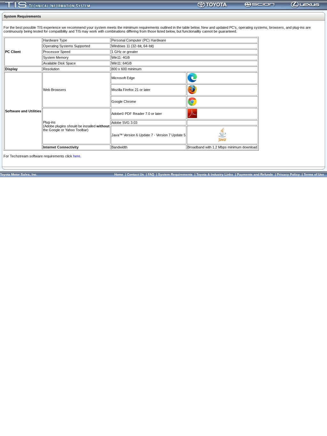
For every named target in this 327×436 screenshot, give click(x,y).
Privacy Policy (288, 174)
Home (118, 174)
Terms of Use (314, 174)
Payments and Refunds (255, 174)
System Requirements (175, 174)
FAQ (151, 174)
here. (77, 156)
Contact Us (135, 174)
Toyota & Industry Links (214, 174)
